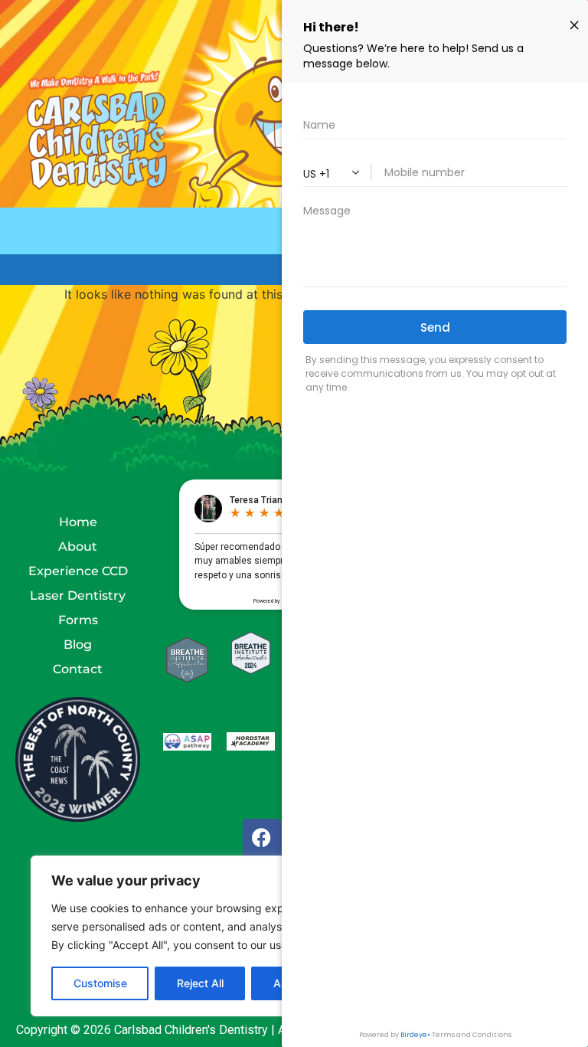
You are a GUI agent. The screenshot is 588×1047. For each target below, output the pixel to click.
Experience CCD (78, 571)
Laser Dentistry (78, 595)
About (77, 546)
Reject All (200, 983)
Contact (78, 669)
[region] (199, 936)
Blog (78, 644)
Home (78, 522)
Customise (100, 983)
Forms (78, 620)
